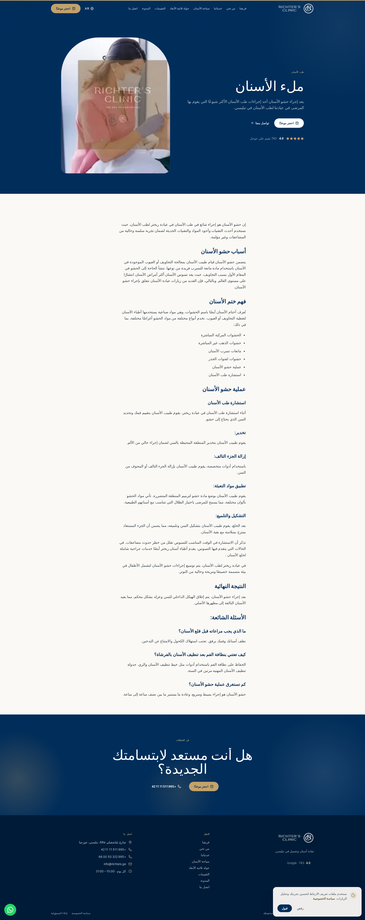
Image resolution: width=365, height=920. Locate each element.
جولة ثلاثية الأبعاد (179, 8)
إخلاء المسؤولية (59, 913)
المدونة (146, 8)
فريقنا (242, 8)
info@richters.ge (115, 864)
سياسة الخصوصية (81, 913)
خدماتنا (218, 8)
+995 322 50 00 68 (112, 856)
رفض (300, 908)
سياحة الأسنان (201, 8)
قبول (285, 908)
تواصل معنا (262, 123)
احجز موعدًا (63, 8)
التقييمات (160, 8)
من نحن (230, 8)
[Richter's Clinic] (296, 8)
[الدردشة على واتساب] (10, 910)
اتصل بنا (133, 8)
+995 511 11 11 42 (164, 786)
